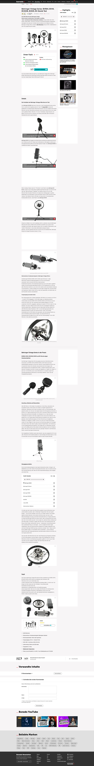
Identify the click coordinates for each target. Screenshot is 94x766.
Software (63, 1)
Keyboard (49, 1)
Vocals (58, 1)
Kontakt (58, 754)
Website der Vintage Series (28, 648)
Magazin (68, 1)
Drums (44, 1)
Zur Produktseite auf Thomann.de (70, 4)
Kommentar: (24, 686)
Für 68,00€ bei (47, 625)
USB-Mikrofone (40, 24)
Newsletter (23, 761)
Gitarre (29, 1)
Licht (55, 1)
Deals (72, 1)
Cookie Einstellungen (61, 761)
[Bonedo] (20, 1)
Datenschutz (59, 757)
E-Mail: (23, 698)
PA (52, 1)
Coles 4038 (44, 107)
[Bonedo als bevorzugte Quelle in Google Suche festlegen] (30, 14)
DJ (41, 1)
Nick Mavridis (36, 13)
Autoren (59, 759)
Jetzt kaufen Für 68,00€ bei (40, 69)
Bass (33, 1)
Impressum (59, 756)
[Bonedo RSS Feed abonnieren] (77, 1)
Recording (37, 1)
